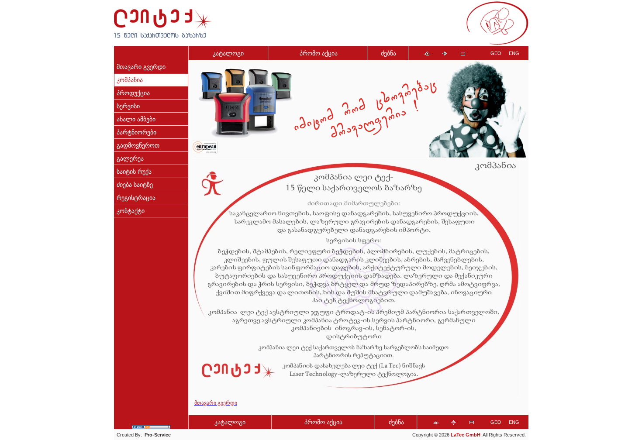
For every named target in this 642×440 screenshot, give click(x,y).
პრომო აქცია (319, 53)
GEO (495, 53)
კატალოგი (228, 53)
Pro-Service (158, 434)
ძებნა (388, 53)
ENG (514, 53)
